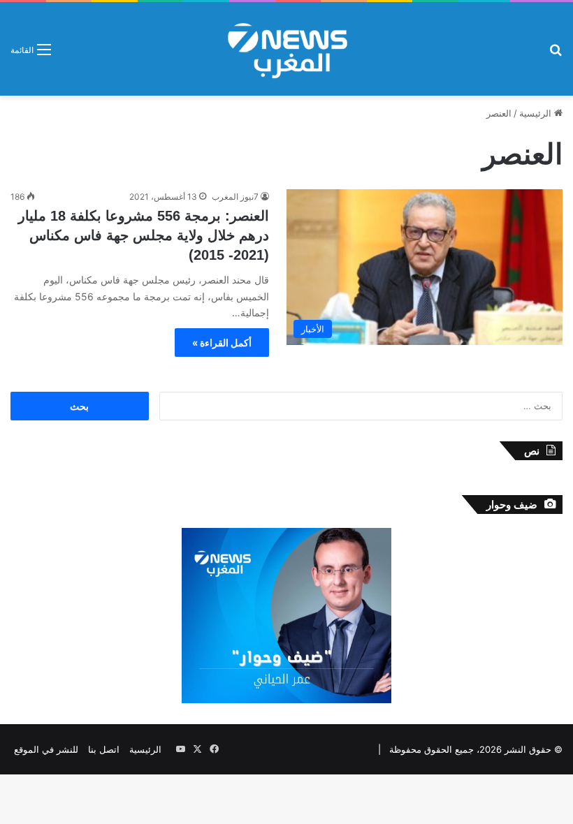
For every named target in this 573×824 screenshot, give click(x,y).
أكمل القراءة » (222, 342)
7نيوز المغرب (235, 196)
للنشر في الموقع (46, 749)
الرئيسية (536, 113)
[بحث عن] (556, 54)
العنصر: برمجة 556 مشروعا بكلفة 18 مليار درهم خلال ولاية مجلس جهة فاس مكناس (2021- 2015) (143, 235)
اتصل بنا (103, 749)
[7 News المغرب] (286, 49)
